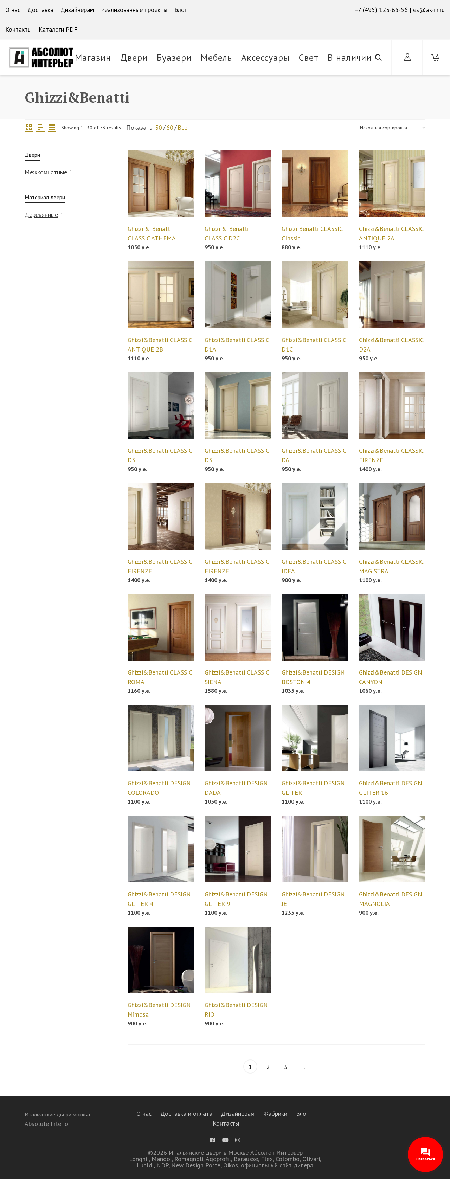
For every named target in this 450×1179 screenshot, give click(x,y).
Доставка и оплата (186, 1113)
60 (169, 127)
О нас (144, 1113)
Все (182, 127)
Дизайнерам (238, 1113)
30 (158, 127)
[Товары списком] (40, 127)
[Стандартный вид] (29, 127)
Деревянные (41, 215)
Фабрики (275, 1113)
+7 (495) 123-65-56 (381, 10)
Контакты (226, 1123)
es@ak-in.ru (429, 10)
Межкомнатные (46, 172)
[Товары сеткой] (52, 127)
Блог (302, 1113)
